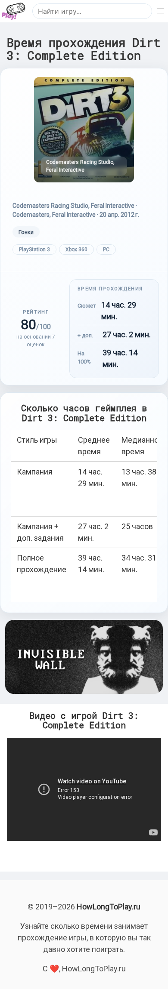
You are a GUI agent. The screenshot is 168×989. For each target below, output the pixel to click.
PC (106, 249)
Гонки (26, 232)
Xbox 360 (76, 249)
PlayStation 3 (34, 249)
